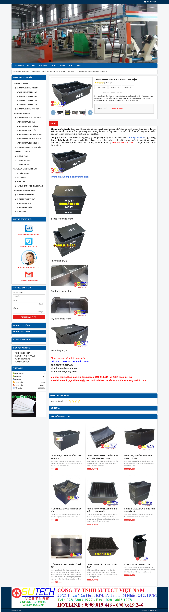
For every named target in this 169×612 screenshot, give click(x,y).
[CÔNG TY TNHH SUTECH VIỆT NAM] (84, 63)
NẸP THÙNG (21, 182)
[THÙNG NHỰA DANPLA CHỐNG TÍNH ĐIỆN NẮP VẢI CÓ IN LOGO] (103, 438)
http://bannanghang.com (64, 371)
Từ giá (15, 300)
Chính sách (65, 65)
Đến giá (15, 308)
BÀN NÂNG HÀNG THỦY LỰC (25, 356)
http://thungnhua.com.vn (64, 368)
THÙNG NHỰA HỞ (24, 203)
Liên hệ (79, 65)
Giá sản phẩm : (103, 108)
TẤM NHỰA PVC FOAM (21, 152)
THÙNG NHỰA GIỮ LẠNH (26, 195)
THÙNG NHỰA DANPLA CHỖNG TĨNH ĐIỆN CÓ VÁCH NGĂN (102, 510)
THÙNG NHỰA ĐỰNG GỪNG (28, 143)
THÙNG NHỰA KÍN (25, 207)
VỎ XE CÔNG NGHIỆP (22, 353)
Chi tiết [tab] (53, 123)
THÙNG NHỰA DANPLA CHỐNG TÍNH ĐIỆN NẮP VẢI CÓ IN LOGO (102, 457)
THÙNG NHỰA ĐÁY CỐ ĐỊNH (28, 126)
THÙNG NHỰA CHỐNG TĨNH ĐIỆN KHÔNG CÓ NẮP (138, 457)
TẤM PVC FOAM (22, 156)
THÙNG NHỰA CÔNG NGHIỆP (24, 190)
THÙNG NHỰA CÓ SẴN (26, 122)
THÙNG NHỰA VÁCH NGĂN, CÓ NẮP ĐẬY (102, 565)
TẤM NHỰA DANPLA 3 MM (27, 96)
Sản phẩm (43, 65)
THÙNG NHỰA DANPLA (21, 113)
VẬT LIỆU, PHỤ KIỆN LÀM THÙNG (25, 169)
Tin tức (54, 65)
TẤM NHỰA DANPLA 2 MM (27, 92)
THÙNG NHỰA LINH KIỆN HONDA (30, 135)
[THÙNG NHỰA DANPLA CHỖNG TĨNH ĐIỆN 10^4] (66, 438)
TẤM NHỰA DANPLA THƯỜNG (27, 88)
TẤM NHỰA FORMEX (24, 160)
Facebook (101, 87)
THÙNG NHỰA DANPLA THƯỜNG (29, 118)
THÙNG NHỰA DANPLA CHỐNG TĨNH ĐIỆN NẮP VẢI (139, 510)
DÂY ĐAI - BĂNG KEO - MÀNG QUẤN (30, 186)
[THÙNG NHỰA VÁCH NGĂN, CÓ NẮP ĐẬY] (103, 546)
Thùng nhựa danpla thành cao (137, 564)
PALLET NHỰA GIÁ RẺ (22, 359)
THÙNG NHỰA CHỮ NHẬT (26, 199)
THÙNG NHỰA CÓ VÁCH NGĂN (29, 139)
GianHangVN (153, 610)
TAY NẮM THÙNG (23, 173)
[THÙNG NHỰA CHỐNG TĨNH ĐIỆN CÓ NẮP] (66, 491)
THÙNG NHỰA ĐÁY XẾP (27, 130)
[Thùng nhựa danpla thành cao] (140, 546)
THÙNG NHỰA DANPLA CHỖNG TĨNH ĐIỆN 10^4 (66, 457)
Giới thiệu (31, 65)
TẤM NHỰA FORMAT (24, 164)
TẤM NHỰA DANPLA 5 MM (27, 105)
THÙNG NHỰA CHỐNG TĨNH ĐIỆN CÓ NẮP (66, 510)
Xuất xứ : (106, 93)
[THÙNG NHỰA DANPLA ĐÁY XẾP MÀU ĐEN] (66, 546)
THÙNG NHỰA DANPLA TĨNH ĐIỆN (29, 147)
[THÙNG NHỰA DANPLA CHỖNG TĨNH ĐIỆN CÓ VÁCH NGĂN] (103, 491)
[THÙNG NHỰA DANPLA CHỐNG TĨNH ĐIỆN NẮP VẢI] (140, 491)
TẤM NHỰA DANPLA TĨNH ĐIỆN (28, 109)
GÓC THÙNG (21, 178)
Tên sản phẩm (18, 293)
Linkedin (128, 87)
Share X (115, 87)
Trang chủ (19, 65)
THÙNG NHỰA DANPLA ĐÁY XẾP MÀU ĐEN (66, 565)
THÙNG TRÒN (21, 212)
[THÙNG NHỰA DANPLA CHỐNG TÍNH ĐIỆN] (71, 92)
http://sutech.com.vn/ (62, 365)
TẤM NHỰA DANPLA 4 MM (27, 100)
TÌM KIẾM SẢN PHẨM (28, 317)
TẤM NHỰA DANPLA (20, 83)
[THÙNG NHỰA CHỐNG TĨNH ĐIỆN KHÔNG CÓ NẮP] (140, 438)
